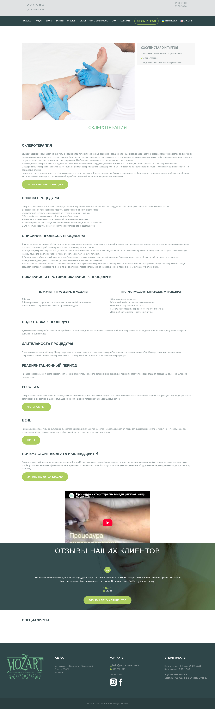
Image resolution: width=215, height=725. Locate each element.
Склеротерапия (150, 57)
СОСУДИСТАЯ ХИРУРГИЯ (159, 48)
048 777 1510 (118, 669)
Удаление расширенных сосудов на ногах (163, 53)
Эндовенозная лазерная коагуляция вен (162, 62)
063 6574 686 (116, 674)
